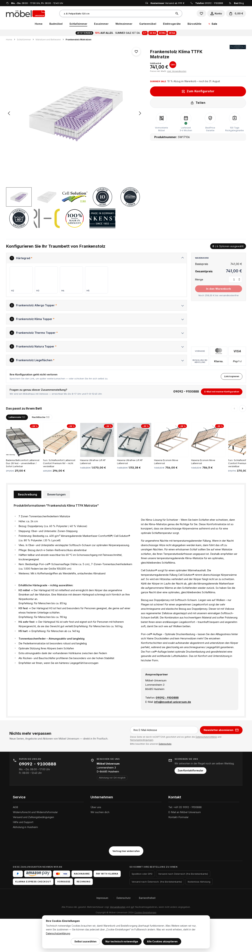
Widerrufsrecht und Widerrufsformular (35, 812)
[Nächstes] (140, 113)
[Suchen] (177, 13)
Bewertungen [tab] (56, 494)
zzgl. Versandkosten (176, 71)
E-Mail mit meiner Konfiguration (221, 391)
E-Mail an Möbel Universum (184, 812)
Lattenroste (17, 417)
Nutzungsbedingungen (141, 740)
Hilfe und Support (23, 822)
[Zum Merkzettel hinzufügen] (136, 52)
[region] (75, 136)
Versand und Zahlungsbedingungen (33, 817)
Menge (199, 279)
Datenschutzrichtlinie (206, 737)
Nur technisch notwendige (121, 941)
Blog (239, 3)
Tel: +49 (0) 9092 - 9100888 (185, 807)
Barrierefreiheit (147, 898)
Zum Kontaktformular (190, 770)
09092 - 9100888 (214, 3)
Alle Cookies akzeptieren (162, 941)
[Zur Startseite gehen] (25, 13)
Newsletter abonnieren (218, 730)
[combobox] (116, 13)
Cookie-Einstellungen (145, 912)
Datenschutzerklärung (58, 933)
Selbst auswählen (85, 941)
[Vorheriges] (9, 113)
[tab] (27, 494)
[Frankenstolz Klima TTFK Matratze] (74, 113)
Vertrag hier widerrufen (126, 851)
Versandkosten (117, 907)
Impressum (102, 898)
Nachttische (41, 417)
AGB (15, 807)
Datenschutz (165, 744)
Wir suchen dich (100, 812)
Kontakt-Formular (178, 817)
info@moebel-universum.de (172, 701)
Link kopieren (231, 376)
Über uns (96, 807)
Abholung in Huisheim (25, 827)
